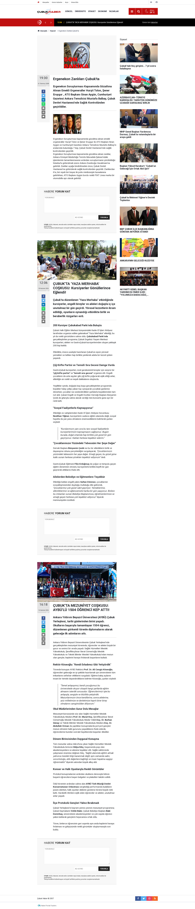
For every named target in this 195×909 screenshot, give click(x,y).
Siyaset (92, 11)
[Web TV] (151, 2)
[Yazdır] (43, 112)
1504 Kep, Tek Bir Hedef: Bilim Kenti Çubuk (83, 22)
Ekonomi (102, 11)
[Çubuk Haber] (49, 11)
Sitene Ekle (74, 2)
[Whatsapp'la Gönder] (43, 104)
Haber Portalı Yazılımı (48, 906)
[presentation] (45, 22)
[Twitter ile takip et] (143, 898)
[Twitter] (43, 95)
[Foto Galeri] (156, 2)
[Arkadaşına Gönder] (43, 108)
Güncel (69, 11)
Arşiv (66, 2)
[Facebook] (43, 91)
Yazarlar (114, 11)
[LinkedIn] (43, 100)
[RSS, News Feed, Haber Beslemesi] (155, 898)
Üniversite (80, 11)
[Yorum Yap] (43, 116)
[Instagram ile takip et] (149, 898)
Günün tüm (150, 22)
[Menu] (132, 11)
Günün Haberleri (57, 2)
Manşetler (46, 2)
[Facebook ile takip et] (138, 898)
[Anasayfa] (38, 2)
